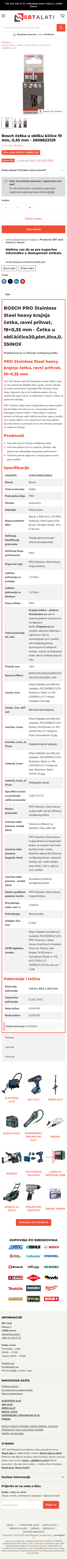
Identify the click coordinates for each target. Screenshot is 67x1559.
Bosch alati (9, 268)
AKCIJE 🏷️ (11, 1525)
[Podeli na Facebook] (4, 281)
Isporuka (9, 1047)
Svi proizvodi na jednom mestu (17, 1390)
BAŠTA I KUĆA (50, 1525)
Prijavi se (51, 1505)
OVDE (50, 192)
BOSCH (18, 145)
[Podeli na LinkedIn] (16, 281)
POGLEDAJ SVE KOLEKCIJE (33, 1222)
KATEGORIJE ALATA (29, 1525)
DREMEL (42, 1426)
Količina (5, 200)
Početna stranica (10, 1386)
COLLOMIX (28, 1429)
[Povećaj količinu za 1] (30, 207)
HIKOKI (33, 1426)
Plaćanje (9, 1037)
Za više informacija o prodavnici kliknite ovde (25, 262)
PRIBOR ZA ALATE (18, 1528)
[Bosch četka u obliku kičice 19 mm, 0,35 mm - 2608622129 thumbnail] (7, 123)
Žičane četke (27, 268)
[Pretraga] (61, 27)
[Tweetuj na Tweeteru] (10, 281)
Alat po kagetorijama (12, 1393)
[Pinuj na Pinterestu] (22, 281)
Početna (6, 42)
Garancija (9, 1056)
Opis (7, 294)
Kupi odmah (33, 229)
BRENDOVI (48, 1528)
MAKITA (14, 1426)
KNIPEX (6, 1433)
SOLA (18, 1429)
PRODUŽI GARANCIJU (33, 1531)
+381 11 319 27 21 (11, 1337)
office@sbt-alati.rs (11, 1334)
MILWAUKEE (17, 1433)
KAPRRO (38, 1429)
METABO (24, 1426)
